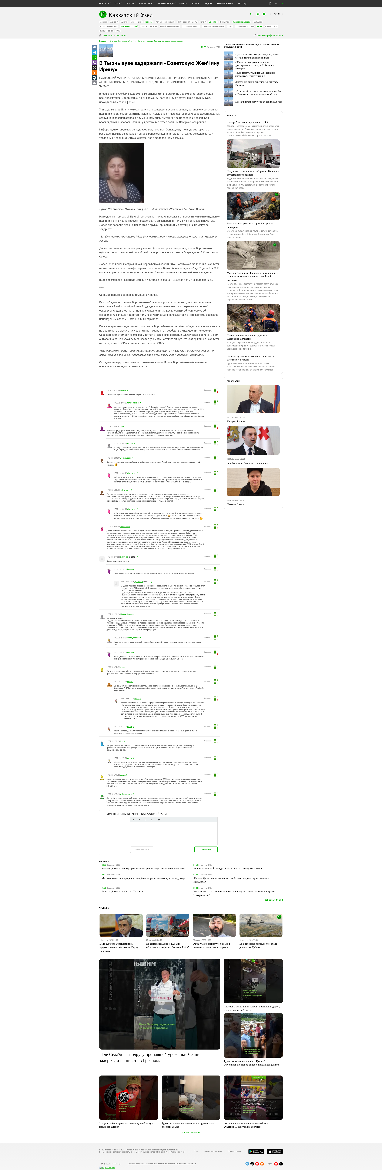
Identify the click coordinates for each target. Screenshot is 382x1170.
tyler (121, 741)
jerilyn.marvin (125, 490)
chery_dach (131, 473)
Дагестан (213, 22)
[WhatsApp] (94, 57)
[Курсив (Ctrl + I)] (139, 819)
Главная (102, 41)
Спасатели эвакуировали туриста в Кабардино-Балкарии (247, 336)
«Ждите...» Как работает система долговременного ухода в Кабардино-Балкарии (254, 65)
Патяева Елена (235, 504)
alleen (129, 682)
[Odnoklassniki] (94, 72)
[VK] (94, 47)
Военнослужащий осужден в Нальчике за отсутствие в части (251, 357)
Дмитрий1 (124, 557)
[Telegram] (94, 52)
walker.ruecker (125, 458)
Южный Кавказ (106, 31)
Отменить (206, 849)
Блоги (195, 3)
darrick (122, 775)
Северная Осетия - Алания (213, 26)
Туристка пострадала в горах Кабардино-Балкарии (250, 225)
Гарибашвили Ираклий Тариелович (247, 463)
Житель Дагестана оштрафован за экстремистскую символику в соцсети (143, 868)
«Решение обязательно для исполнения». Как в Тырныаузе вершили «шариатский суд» (258, 92)
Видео (208, 3)
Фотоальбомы (225, 3)
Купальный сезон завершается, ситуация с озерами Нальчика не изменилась (256, 56)
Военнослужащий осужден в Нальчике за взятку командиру (227, 868)
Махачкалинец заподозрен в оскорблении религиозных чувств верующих (144, 878)
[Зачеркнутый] (151, 819)
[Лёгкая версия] (270, 3)
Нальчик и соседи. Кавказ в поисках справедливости (160, 41)
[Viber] (94, 62)
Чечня (259, 26)
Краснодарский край (129, 26)
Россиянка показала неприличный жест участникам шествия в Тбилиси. (246, 1124)
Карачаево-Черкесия (108, 26)
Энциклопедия (166, 3)
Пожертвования (234, 1151)
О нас (196, 1151)
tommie (123, 390)
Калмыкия (258, 22)
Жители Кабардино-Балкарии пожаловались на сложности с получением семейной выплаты (252, 276)
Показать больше (191, 1132)
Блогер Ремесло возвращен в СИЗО (247, 122)
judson (130, 569)
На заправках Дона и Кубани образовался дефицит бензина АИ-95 (167, 945)
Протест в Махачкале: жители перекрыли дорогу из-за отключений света (252, 1008)
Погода (242, 3)
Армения (149, 22)
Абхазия (103, 22)
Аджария (114, 22)
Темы (117, 3)
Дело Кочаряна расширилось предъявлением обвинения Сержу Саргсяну (119, 947)
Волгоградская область (187, 22)
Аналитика (145, 3)
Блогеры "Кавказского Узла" (122, 41)
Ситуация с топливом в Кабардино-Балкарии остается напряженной (253, 172)
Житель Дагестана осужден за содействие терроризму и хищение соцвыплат (231, 879)
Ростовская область (191, 26)
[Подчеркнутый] (145, 819)
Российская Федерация (169, 26)
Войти (276, 14)
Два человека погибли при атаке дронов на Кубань (258, 945)
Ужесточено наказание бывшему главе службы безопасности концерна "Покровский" (234, 893)
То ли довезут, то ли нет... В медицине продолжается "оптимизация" (255, 74)
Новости (104, 3)
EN (282, 3)
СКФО (230, 26)
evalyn (137, 699)
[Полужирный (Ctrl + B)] (133, 819)
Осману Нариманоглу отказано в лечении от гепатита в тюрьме (212, 945)
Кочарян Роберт (236, 421)
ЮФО (118, 31)
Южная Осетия (271, 26)
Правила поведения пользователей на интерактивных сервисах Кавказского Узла (162, 1163)
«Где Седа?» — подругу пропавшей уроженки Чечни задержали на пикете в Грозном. (149, 1057)
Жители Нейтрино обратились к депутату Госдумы (256, 83)
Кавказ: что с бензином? (114, 35)
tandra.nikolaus (133, 403)
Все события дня (274, 900)
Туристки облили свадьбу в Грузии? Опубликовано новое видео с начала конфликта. (252, 1062)
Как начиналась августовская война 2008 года (258, 101)
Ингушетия (224, 22)
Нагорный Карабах (149, 26)
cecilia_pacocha (133, 638)
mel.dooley (124, 527)
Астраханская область (165, 22)
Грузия (203, 22)
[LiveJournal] (94, 77)
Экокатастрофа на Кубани (269, 35)
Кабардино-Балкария (241, 22)
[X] (94, 67)
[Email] (94, 83)
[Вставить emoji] (159, 819)
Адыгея (124, 22)
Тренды (129, 3)
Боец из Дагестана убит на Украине (122, 891)
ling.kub (130, 443)
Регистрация (142, 849)
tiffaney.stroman (126, 614)
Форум (183, 3)
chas (122, 667)
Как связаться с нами (213, 1151)
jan (121, 426)
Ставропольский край (245, 26)
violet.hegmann (126, 794)
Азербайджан (136, 22)
